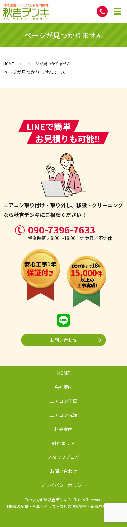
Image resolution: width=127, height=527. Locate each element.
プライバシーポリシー (63, 485)
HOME (8, 63)
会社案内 (63, 387)
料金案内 (63, 429)
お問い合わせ (63, 340)
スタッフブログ (63, 457)
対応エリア (63, 443)
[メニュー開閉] (117, 11)
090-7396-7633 (61, 229)
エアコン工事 (63, 401)
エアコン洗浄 (63, 415)
